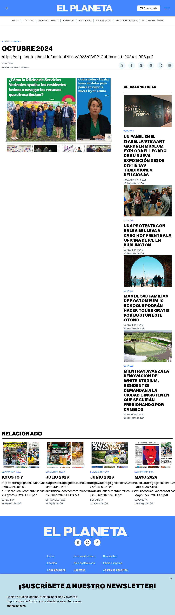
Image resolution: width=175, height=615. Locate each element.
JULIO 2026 (57, 477)
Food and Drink (48, 20)
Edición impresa (112, 563)
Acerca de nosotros (115, 569)
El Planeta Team (133, 250)
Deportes (79, 569)
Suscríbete (150, 8)
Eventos (68, 20)
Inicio (15, 20)
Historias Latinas (126, 20)
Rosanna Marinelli (135, 179)
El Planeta (8, 500)
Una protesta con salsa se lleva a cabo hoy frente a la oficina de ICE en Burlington (147, 235)
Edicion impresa (11, 41)
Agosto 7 (12, 477)
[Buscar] (6, 8)
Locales (29, 20)
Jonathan (8, 63)
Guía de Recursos (152, 20)
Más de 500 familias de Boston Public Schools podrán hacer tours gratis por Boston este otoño (147, 307)
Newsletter (110, 556)
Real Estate (103, 20)
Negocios (85, 20)
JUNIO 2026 (102, 477)
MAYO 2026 (145, 477)
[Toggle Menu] (167, 8)
